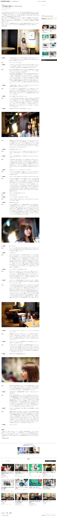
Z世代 (18, 489)
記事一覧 (44, 1)
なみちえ (50, 489)
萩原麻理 (39, 488)
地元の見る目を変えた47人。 (45, 32)
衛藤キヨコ (37, 488)
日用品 (33, 488)
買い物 (19, 489)
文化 (30, 488)
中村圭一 (48, 489)
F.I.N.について (39, 1)
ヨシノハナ (23, 489)
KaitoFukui (26, 489)
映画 (31, 488)
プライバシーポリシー (48, 515)
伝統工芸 (43, 489)
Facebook (3, 515)
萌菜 (24, 489)
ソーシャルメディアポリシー (53, 515)
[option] (22, 450)
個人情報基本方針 (43, 515)
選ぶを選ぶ (16, 489)
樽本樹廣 (41, 488)
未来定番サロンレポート (52, 40)
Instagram (7, 515)
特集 (42, 1)
